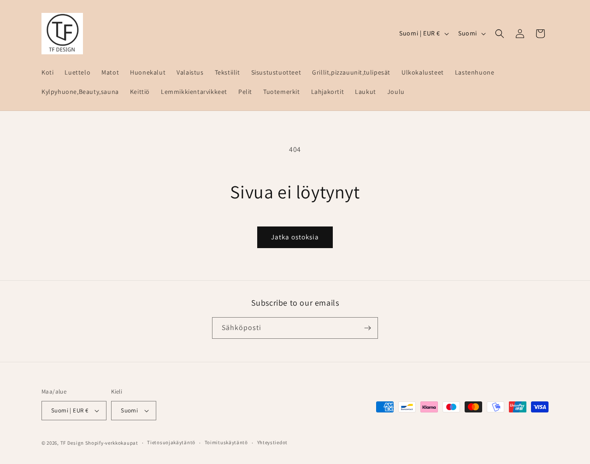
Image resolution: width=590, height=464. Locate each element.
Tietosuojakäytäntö (171, 442)
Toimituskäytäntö (226, 442)
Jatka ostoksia (295, 236)
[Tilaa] (367, 328)
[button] (500, 33)
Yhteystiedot (272, 442)
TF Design (72, 443)
